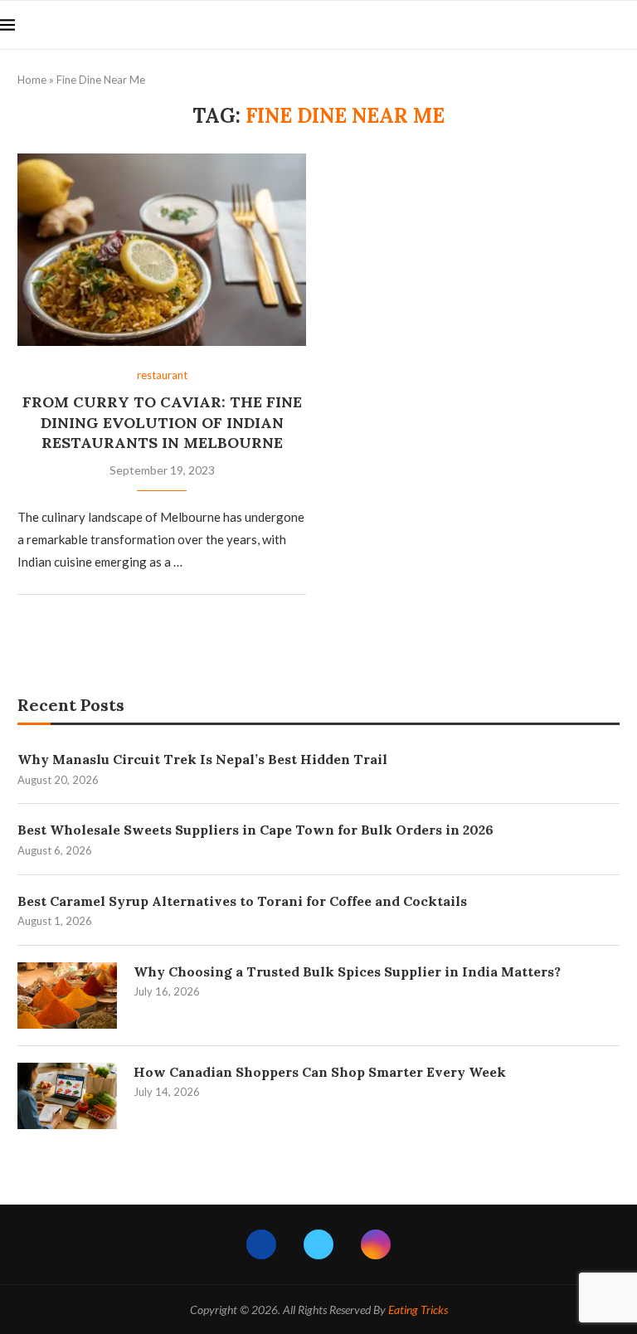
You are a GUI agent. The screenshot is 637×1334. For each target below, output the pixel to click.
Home (31, 79)
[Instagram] (376, 1244)
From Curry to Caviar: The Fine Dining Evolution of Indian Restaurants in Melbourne (162, 422)
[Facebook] (261, 1244)
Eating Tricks (418, 1309)
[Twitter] (318, 1244)
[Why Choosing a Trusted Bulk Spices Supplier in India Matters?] (67, 995)
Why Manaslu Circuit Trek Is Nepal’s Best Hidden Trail (202, 759)
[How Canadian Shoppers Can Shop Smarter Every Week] (67, 1096)
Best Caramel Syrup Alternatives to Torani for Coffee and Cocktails (242, 901)
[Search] (628, 25)
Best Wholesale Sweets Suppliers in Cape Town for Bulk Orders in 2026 (255, 829)
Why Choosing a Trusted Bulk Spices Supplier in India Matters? (347, 971)
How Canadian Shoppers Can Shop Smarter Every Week (320, 1072)
